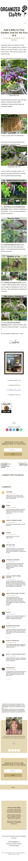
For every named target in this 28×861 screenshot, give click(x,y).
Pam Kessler (10, 667)
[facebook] (9, 750)
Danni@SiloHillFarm (13, 625)
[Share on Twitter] (14, 429)
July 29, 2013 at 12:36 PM (11, 642)
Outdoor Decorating (19, 38)
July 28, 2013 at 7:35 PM (11, 546)
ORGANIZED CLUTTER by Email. (15, 385)
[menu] (1, 23)
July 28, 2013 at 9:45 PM (11, 579)
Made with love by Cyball (14, 854)
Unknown (9, 492)
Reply (8, 502)
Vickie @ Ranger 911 (12, 640)
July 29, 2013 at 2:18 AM (11, 595)
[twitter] (15, 750)
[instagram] (12, 750)
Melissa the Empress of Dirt (13, 282)
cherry (8, 532)
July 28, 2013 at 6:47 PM (11, 534)
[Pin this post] (7, 429)
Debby (8, 505)
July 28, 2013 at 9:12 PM (11, 561)
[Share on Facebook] (10, 429)
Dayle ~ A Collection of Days (15, 654)
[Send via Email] (17, 429)
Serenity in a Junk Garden (23, 464)
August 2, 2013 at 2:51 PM (11, 669)
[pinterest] (18, 750)
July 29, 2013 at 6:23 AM (11, 614)
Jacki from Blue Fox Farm (12, 244)
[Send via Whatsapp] (20, 429)
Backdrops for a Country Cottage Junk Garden (5, 465)
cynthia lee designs (12, 559)
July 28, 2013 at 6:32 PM (11, 522)
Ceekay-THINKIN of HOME (14, 520)
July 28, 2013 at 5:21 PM (11, 493)
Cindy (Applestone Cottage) (15, 593)
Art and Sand (10, 545)
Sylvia (8, 612)
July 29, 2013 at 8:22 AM (11, 627)
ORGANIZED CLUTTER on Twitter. (15, 394)
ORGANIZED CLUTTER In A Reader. (15, 380)
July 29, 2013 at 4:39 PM (11, 656)
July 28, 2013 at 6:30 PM (11, 507)
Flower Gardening (8, 38)
